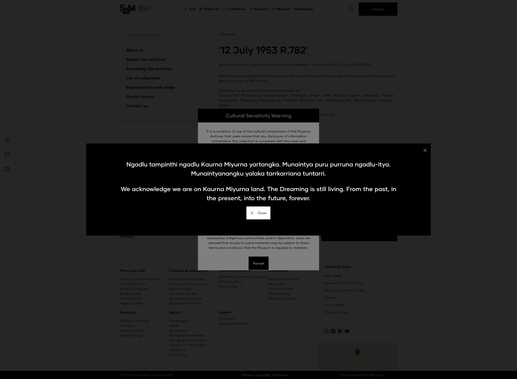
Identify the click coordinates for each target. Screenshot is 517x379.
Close (262, 213)
